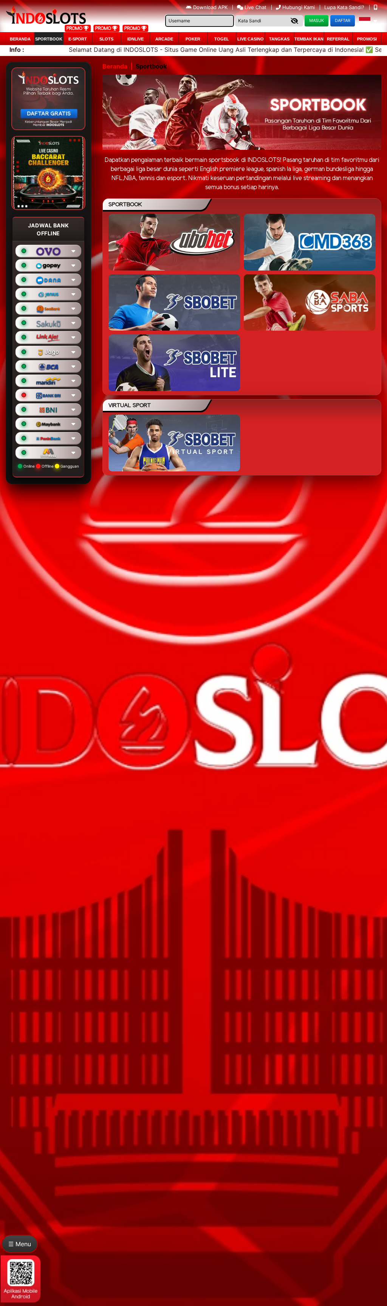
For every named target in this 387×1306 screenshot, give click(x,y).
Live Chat (254, 7)
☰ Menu (19, 1244)
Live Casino (250, 39)
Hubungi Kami (298, 7)
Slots (106, 39)
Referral (338, 39)
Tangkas (279, 39)
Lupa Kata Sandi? (345, 7)
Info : (16, 49)
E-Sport (77, 39)
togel (221, 39)
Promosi (367, 39)
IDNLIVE (135, 39)
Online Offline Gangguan (50, 466)
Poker (193, 39)
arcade (164, 39)
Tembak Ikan (309, 39)
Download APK (210, 7)
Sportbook (48, 39)
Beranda (20, 39)
